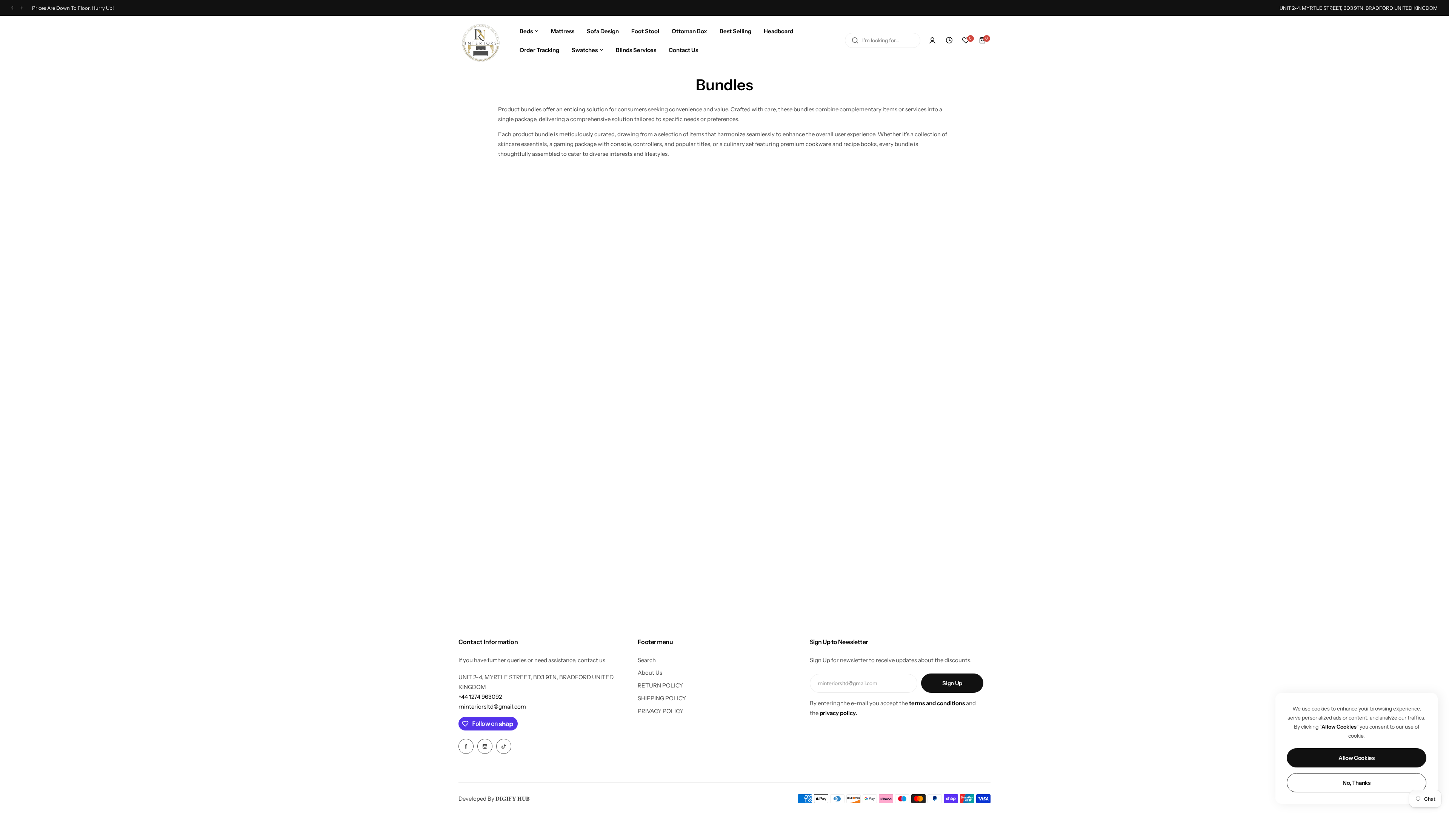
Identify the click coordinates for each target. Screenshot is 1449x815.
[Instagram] (484, 746)
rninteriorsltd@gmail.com (492, 706)
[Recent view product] (949, 40)
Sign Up (952, 683)
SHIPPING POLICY (662, 698)
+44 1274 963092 (480, 696)
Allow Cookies (1356, 757)
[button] (12, 8)
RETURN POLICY (660, 685)
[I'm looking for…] (855, 40)
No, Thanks (1356, 782)
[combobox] (882, 40)
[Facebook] (466, 746)
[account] (932, 40)
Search (647, 660)
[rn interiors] (479, 40)
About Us (650, 672)
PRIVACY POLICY (660, 711)
